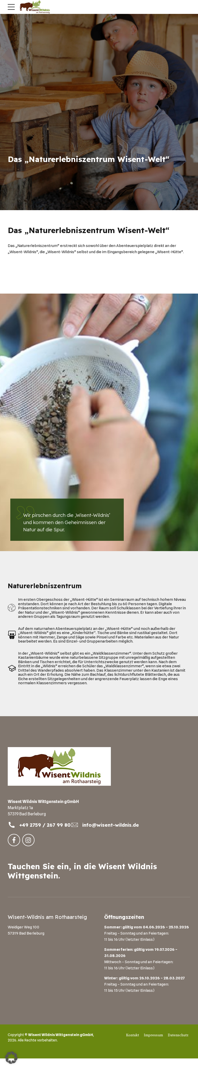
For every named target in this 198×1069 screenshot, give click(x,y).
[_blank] (11, 825)
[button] (11, 1057)
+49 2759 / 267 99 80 (45, 825)
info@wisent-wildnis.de (110, 825)
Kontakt (132, 1035)
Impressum (153, 1035)
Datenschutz (178, 1035)
